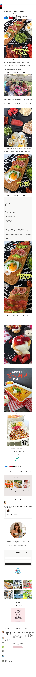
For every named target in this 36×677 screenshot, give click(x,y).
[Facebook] (15, 605)
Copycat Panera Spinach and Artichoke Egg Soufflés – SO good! (17, 491)
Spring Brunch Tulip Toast (9, 490)
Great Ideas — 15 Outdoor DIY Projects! (25, 471)
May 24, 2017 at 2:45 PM (11, 503)
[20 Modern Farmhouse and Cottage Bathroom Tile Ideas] (8, 595)
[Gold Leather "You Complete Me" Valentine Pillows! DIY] (17, 584)
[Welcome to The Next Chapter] (18, 632)
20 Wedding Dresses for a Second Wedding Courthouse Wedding (10, 472)
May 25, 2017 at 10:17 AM (15, 511)
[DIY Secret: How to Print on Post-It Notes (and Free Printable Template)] (27, 584)
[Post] (14, 18)
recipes (7, 5)
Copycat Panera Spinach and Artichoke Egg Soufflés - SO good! (9, 633)
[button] (34, 2)
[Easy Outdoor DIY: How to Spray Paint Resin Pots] (27, 595)
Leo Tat (9, 501)
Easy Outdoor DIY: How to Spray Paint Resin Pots (8, 648)
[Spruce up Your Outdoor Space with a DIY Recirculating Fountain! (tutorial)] (18, 595)
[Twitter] (16, 605)
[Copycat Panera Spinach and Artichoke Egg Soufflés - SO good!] (8, 584)
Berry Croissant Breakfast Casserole (26, 490)
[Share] (5, 18)
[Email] (16, 18)
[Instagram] (19, 605)
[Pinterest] (18, 605)
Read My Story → (18, 647)
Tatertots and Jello (9, 1)
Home (5, 5)
